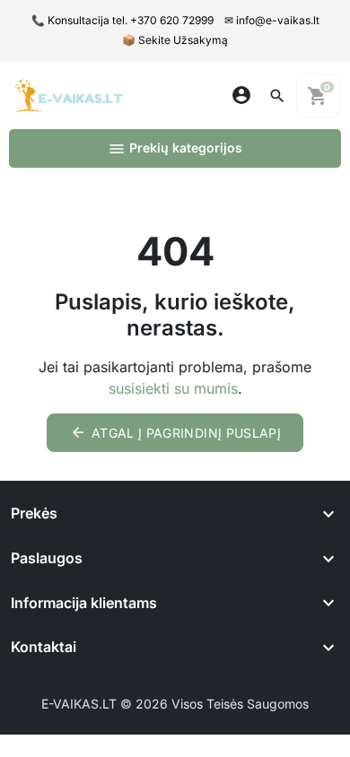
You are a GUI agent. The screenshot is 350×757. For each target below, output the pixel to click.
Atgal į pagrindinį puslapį (175, 432)
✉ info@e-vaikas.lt (271, 20)
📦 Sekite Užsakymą (175, 40)
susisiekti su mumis (173, 388)
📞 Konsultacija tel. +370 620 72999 (122, 20)
